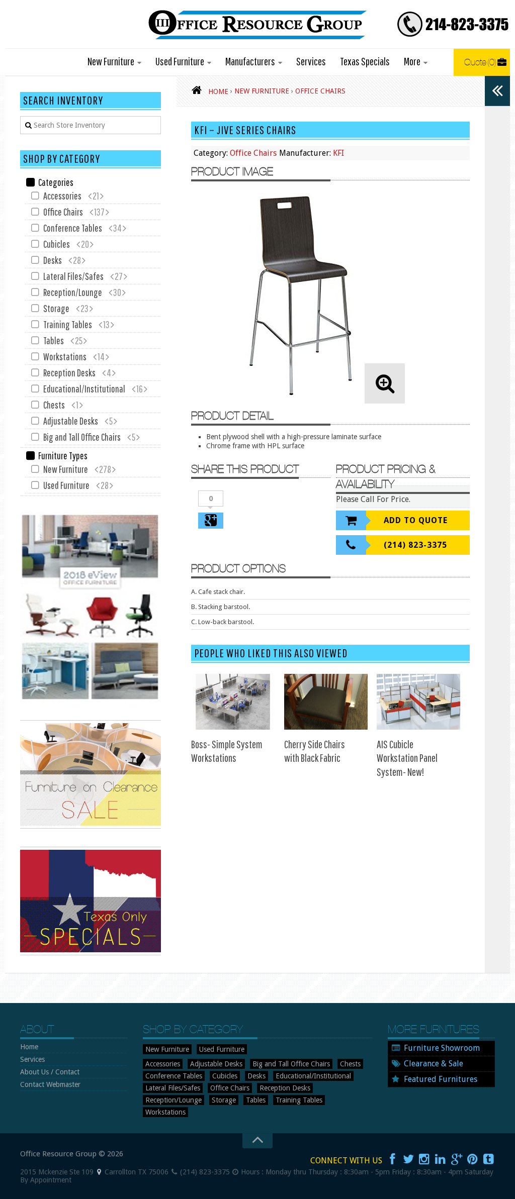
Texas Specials (365, 61)
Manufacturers (250, 61)
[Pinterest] (473, 1159)
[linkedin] (441, 1159)
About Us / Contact (49, 1072)
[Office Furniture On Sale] (90, 826)
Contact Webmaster (50, 1084)
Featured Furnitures (440, 1079)
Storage (56, 308)
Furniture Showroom (442, 1048)
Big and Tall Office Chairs (82, 437)
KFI (338, 153)
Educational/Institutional (84, 388)
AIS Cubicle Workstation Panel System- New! (407, 758)
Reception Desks (69, 372)
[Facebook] (392, 1159)
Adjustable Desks (70, 421)
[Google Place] (99, 1172)
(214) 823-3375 (415, 545)
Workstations (65, 356)
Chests (54, 405)
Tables (53, 340)
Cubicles (56, 244)
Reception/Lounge (72, 292)
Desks (52, 260)
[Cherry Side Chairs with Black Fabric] (326, 702)
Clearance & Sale (433, 1063)
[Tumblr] (489, 1159)
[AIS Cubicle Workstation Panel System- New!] (418, 702)
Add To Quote (416, 520)
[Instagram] (424, 1159)
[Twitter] (408, 1159)
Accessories (62, 196)
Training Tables (67, 324)
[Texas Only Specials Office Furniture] (90, 952)
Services (311, 61)
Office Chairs (253, 153)
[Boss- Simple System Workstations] (233, 702)
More (412, 61)
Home (29, 1047)
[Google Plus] (457, 1159)
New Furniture (111, 61)
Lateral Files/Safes (73, 276)
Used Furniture (179, 61)
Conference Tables (72, 228)
